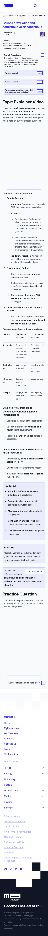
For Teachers (11, 733)
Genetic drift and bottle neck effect (24, 682)
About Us (9, 738)
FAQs (7, 749)
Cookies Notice (12, 837)
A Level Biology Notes (18, 16)
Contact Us (10, 743)
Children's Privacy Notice (17, 831)
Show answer (34, 571)
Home (7, 723)
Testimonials (11, 754)
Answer (40, 73)
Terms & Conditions (14, 821)
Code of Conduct (13, 847)
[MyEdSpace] (8, 6)
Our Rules (9, 852)
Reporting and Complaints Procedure (18, 859)
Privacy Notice (12, 816)
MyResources (11, 728)
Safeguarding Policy (15, 842)
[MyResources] (4, 16)
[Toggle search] (35, 5)
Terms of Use (11, 826)
